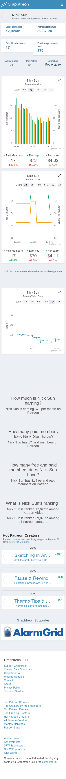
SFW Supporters (13, 745)
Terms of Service (14, 691)
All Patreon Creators (15, 720)
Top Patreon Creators (16, 702)
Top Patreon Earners (16, 709)
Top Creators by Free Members (22, 705)
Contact (8, 680)
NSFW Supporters (14, 749)
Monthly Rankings (14, 724)
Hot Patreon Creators (16, 716)
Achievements (12, 742)
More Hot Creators (19, 541)
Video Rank (12, 26)
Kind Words (10, 752)
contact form (49, 762)
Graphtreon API (13, 673)
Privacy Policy (12, 687)
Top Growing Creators (17, 713)
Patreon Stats (12, 727)
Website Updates (14, 676)
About (7, 684)
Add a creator (12, 738)
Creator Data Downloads (18, 669)
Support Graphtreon (15, 665)
